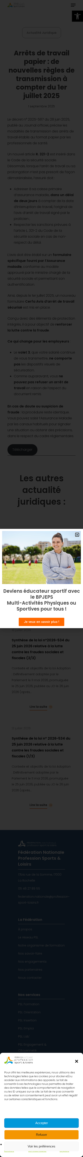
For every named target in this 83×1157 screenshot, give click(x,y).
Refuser (41, 1134)
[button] (76, 1061)
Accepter (41, 1123)
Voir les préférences (41, 1146)
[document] (41, 578)
